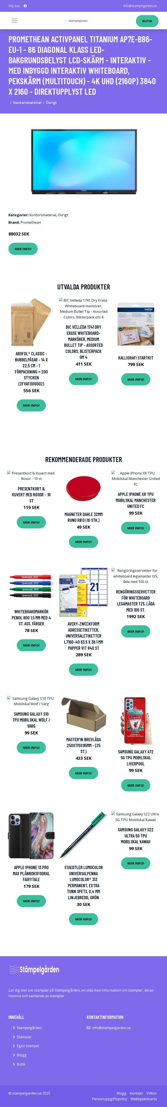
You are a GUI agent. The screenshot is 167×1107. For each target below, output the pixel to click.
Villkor (151, 1093)
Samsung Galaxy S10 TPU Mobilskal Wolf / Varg (31, 720)
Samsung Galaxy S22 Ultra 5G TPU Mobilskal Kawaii (136, 835)
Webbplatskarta (143, 1099)
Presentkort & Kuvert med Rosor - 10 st (31, 494)
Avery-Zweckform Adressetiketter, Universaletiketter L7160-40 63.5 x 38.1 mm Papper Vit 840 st (83, 635)
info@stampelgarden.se (140, 6)
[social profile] (25, 6)
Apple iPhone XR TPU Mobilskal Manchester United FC (136, 500)
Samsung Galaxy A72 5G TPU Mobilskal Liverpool (136, 757)
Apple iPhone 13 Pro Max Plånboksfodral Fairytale (31, 873)
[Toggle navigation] (14, 20)
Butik (147, 21)
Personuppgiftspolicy (109, 1099)
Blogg (22, 1055)
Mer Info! (23, 249)
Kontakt (136, 1093)
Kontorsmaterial (27, 102)
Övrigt (51, 102)
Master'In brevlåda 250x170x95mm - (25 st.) (83, 745)
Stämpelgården (29, 1027)
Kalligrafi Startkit (135, 357)
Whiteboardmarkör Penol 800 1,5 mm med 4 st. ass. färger (31, 617)
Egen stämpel (28, 1045)
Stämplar (24, 1037)
